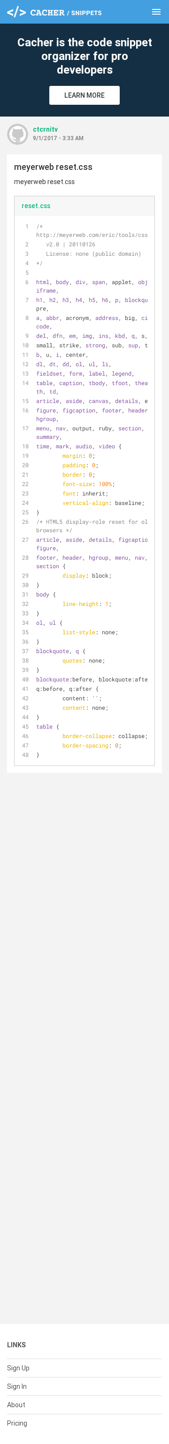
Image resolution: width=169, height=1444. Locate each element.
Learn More (84, 95)
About (16, 1405)
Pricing (17, 1423)
